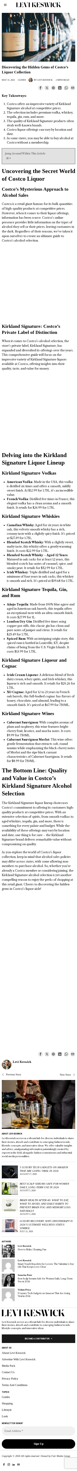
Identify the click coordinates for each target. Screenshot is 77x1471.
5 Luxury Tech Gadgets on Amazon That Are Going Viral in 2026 (44, 1169)
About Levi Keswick (14, 1352)
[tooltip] (40, 87)
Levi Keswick (45, 80)
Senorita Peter (25, 1275)
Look (5, 1416)
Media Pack (8, 1365)
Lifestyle (7, 1409)
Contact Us (8, 1372)
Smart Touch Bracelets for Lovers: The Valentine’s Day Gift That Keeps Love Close (46, 1265)
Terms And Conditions (14, 1385)
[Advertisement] (38, 285)
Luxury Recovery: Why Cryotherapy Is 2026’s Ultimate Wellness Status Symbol (46, 1224)
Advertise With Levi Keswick (18, 1359)
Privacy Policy (10, 1378)
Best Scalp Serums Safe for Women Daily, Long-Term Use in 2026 (44, 1185)
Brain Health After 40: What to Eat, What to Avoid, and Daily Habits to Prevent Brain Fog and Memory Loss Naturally (45, 1205)
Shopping (7, 1403)
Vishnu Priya (24, 1290)
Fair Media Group (60, 1456)
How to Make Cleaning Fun (32, 1249)
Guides (22, 80)
